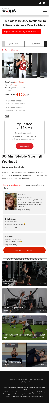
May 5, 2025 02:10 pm (25, 197)
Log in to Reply (24, 210)
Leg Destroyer (10, 280)
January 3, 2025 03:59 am (13, 239)
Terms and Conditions (36, 379)
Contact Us (12, 379)
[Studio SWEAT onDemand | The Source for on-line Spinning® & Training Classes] (9, 10)
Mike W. (6, 284)
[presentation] (3, 44)
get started (24, 146)
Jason (5, 311)
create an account (18, 185)
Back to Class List (11, 50)
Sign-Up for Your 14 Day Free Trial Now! (21, 31)
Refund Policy (22, 379)
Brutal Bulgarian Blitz (13, 308)
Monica (14, 85)
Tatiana (6, 365)
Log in (5, 185)
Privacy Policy (22, 382)
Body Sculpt (18, 82)
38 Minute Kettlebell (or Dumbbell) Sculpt (24, 335)
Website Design (41, 387)
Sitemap (31, 382)
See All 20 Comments (24, 250)
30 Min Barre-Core (12, 362)
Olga (5, 338)
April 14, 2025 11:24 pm (12, 222)
